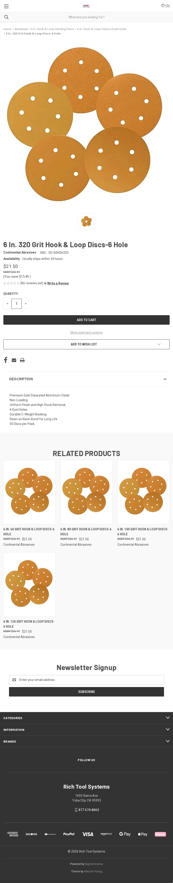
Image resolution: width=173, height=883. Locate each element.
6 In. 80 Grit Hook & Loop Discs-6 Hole (86, 531)
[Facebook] (5, 360)
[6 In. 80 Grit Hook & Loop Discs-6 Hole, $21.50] (86, 492)
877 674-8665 (89, 810)
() (167, 6)
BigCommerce (94, 864)
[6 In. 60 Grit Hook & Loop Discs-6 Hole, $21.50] (29, 492)
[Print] (22, 360)
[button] (56, 283)
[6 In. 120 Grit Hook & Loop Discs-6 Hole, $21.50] (29, 584)
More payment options (87, 332)
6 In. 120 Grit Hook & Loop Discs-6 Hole (29, 624)
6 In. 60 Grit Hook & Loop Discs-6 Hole (29, 531)
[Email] (14, 360)
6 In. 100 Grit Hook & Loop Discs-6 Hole (142, 531)
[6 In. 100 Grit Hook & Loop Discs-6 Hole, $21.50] (143, 492)
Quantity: (10, 294)
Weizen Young (93, 871)
